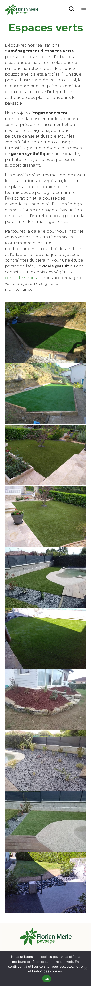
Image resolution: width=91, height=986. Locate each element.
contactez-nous (21, 277)
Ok (47, 979)
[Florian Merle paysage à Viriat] (21, 9)
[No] (85, 968)
